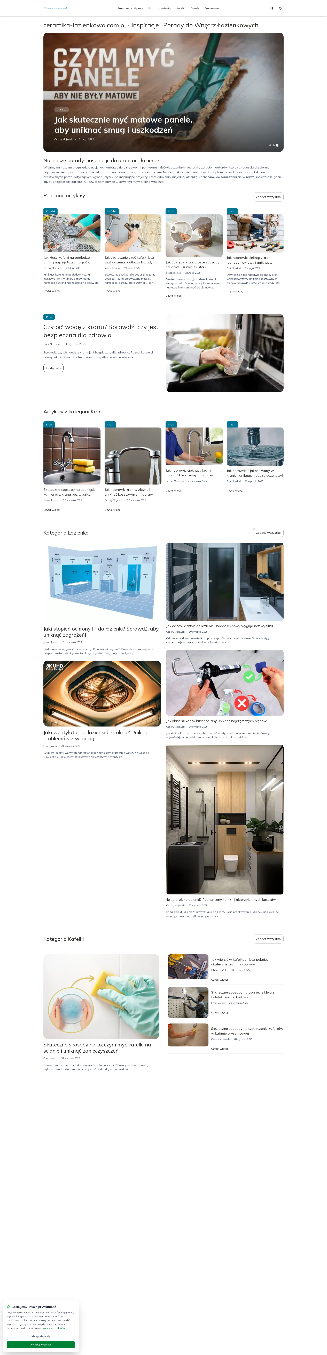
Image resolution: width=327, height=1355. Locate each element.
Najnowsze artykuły (130, 8)
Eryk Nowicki (234, 268)
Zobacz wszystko (268, 197)
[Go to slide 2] (274, 145)
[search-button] (271, 8)
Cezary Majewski (63, 139)
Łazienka (165, 8)
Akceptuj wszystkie (40, 1344)
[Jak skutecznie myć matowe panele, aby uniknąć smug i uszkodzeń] (163, 92)
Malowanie (212, 8)
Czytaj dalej (53, 368)
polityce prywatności (53, 1327)
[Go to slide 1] (270, 145)
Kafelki (180, 8)
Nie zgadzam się (41, 1336)
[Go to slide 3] (277, 145)
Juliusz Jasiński (112, 268)
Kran (151, 8)
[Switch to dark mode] (280, 8)
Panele (195, 8)
